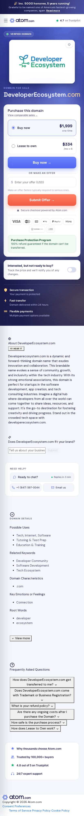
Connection (24, 602)
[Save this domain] (69, 44)
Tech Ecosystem (28, 570)
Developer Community (32, 561)
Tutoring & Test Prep (31, 540)
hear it (17, 348)
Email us (61, 487)
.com (19, 586)
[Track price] (71, 269)
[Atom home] (22, 20)
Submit (53, 450)
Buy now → (42, 162)
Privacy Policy (41, 810)
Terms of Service (20, 810)
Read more (53, 10)
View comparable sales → (23, 115)
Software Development (32, 566)
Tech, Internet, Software (33, 535)
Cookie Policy (60, 810)
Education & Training (30, 545)
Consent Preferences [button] (16, 806)
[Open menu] (5, 20)
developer (23, 618)
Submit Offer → (42, 200)
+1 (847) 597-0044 (28, 487)
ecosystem (24, 623)
